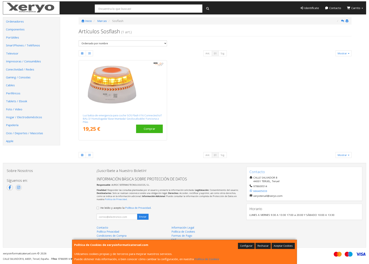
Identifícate (311, 8)
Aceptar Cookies (283, 245)
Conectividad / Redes (20, 69)
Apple (9, 141)
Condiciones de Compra (111, 235)
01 (215, 53)
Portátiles (12, 37)
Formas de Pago (181, 235)
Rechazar (263, 245)
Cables (10, 85)
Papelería (12, 125)
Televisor (12, 53)
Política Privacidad (108, 231)
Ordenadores (15, 21)
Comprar (149, 129)
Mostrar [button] (342, 53)
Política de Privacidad (116, 199)
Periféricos (13, 93)
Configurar (246, 245)
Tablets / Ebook (16, 101)
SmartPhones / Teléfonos (23, 45)
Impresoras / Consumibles (23, 61)
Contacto (334, 8)
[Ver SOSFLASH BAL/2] (123, 86)
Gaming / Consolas (18, 77)
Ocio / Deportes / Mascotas (24, 133)
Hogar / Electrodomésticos (24, 117)
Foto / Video (14, 109)
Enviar (142, 216)
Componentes (15, 29)
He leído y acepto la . (126, 208)
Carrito (356, 8)
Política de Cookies (206, 259)
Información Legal (182, 227)
